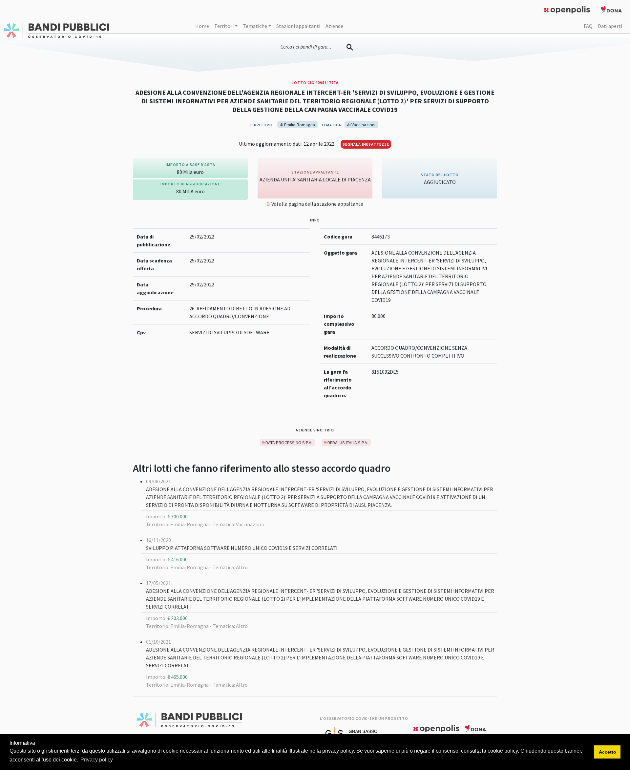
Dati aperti (610, 26)
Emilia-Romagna (299, 125)
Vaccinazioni (362, 125)
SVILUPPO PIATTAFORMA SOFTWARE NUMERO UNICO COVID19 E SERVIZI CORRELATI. (242, 548)
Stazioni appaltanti (298, 26)
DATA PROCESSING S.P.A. (288, 443)
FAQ (588, 26)
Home (202, 26)
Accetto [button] (607, 752)
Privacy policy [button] (96, 759)
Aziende (334, 26)
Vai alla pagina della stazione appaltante (316, 203)
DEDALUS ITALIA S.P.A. (347, 443)
